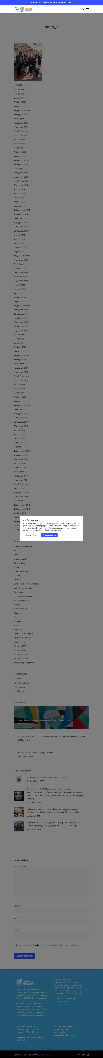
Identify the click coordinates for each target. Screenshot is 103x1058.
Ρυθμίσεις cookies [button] (31, 535)
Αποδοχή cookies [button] (49, 535)
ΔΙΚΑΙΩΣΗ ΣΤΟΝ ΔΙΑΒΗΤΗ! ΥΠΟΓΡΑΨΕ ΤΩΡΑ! (51, 2)
